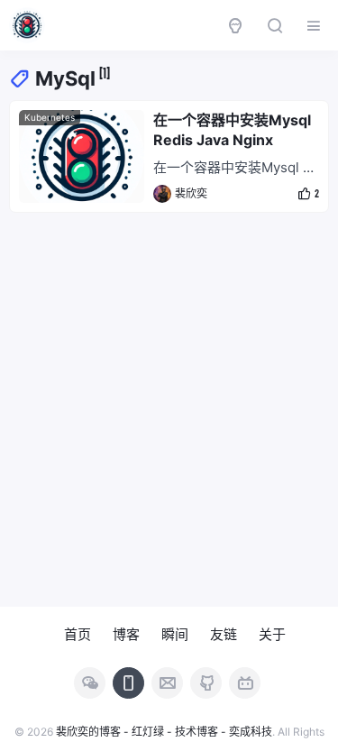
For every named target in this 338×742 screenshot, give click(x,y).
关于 (272, 634)
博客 (126, 634)
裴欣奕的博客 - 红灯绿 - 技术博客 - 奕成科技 (164, 731)
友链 (223, 634)
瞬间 (174, 634)
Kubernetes (49, 117)
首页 (77, 634)
